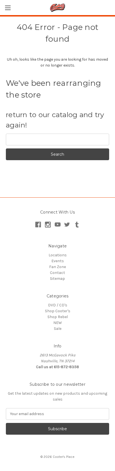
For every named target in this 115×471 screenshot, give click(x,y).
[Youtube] (58, 225)
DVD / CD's (57, 305)
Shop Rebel (57, 316)
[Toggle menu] (7, 7)
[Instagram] (48, 225)
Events (57, 261)
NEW (57, 322)
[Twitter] (67, 225)
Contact (57, 272)
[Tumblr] (77, 225)
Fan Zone (57, 266)
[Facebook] (38, 225)
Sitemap (57, 278)
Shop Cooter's (57, 311)
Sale (57, 328)
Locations (58, 255)
